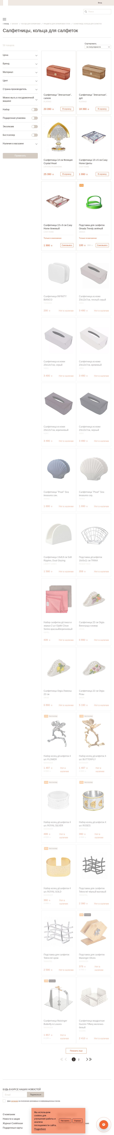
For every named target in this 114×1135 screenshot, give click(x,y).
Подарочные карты (13, 1128)
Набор (6, 109)
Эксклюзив (8, 126)
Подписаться (35, 1095)
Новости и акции (11, 1119)
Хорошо (77, 1121)
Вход (100, 3)
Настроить (65, 1121)
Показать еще (76, 1051)
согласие (14, 1101)
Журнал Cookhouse (13, 1123)
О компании (9, 1114)
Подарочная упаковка (14, 118)
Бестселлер (9, 135)
